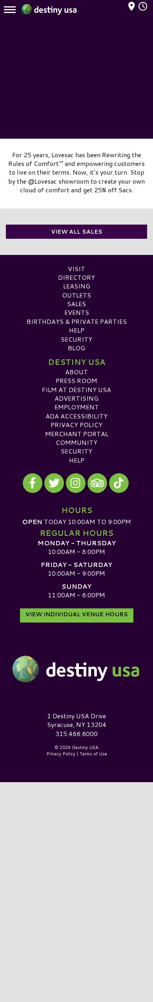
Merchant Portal (76, 433)
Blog (76, 347)
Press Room (76, 380)
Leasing (76, 285)
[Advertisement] (76, 79)
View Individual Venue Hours (77, 614)
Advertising (76, 398)
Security (76, 339)
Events (76, 312)
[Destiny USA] (76, 669)
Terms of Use (93, 754)
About (76, 371)
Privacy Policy (76, 424)
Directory (76, 277)
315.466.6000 (76, 733)
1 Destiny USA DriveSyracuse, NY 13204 (76, 720)
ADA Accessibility (76, 415)
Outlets (76, 294)
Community (76, 442)
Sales (76, 303)
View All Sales (76, 232)
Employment (77, 406)
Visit (76, 268)
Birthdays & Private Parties (77, 321)
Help (76, 330)
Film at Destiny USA (76, 389)
